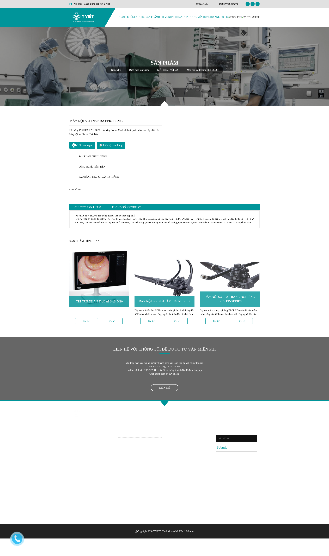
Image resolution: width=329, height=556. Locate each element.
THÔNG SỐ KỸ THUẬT (126, 207)
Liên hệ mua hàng (112, 145)
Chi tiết (86, 321)
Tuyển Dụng (202, 17)
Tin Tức (189, 17)
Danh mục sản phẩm (139, 70)
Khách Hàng (176, 17)
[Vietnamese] (250, 17)
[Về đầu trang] (164, 403)
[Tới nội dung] (164, 103)
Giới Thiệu (138, 17)
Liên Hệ (223, 17)
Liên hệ (111, 321)
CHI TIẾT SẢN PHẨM (88, 207)
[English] (234, 17)
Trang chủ (125, 17)
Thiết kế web (168, 531)
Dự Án (214, 17)
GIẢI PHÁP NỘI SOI (168, 70)
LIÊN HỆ (164, 387)
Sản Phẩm (152, 17)
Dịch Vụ (163, 17)
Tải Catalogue (85, 145)
